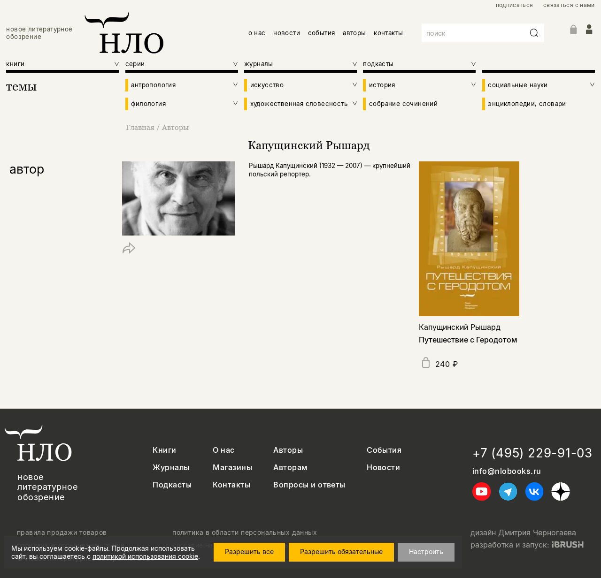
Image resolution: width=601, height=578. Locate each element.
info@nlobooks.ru (506, 471)
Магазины (232, 467)
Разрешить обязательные (341, 551)
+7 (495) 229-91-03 (532, 453)
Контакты (231, 484)
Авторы (175, 127)
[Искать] (534, 33)
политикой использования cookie (145, 556)
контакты (388, 33)
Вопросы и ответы (309, 484)
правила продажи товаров (62, 532)
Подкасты (172, 484)
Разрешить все (249, 551)
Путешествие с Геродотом (468, 339)
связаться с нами (569, 5)
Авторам (290, 467)
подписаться (514, 5)
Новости (383, 467)
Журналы (171, 467)
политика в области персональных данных (244, 532)
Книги (164, 450)
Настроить (426, 551)
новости (286, 33)
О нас (223, 450)
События (384, 450)
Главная (140, 127)
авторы (354, 33)
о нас (257, 33)
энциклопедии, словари (527, 103)
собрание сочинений (403, 103)
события (321, 33)
